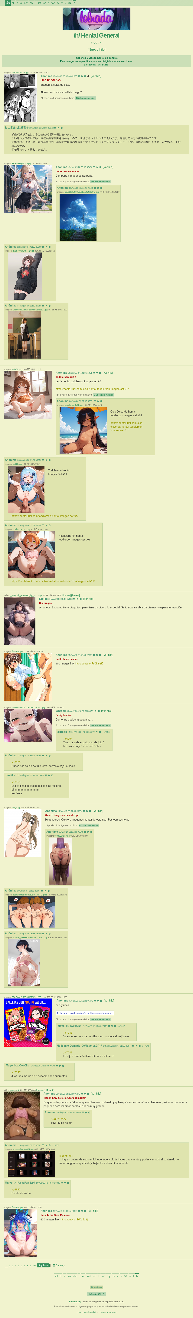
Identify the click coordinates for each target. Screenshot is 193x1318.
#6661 (38, 890)
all (13, 3)
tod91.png (17, 463)
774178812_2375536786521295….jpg (29, 997)
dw (31, 3)
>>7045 (67, 1032)
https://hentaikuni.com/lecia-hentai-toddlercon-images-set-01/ (92, 389)
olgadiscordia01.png (74, 404)
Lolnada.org (75, 1301)
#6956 (38, 755)
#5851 (89, 372)
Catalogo (60, 1265)
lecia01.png (17, 369)
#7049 (89, 654)
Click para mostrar (86, 98)
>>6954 (67, 738)
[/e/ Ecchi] (90, 64)
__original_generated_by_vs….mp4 (26, 595)
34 (69, 3)
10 (34, 1265)
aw (26, 3)
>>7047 (121, 1025)
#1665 (74, 76)
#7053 (70, 598)
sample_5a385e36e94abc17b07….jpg (30, 937)
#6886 (57, 1182)
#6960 (38, 933)
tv (58, 3)
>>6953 (16, 782)
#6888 (88, 710)
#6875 (77, 1093)
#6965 (90, 187)
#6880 (74, 1210)
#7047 (129, 1045)
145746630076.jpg (20, 72)
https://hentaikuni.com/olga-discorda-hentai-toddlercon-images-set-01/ (126, 426)
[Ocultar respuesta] (61, 127)
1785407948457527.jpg (23, 250)
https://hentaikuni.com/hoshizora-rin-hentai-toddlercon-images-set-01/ (53, 581)
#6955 (89, 731)
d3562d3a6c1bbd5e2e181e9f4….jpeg (30, 894)
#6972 (51, 127)
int (39, 3)
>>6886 (55, 1145)
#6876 (78, 1112)
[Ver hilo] (96, 76)
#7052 (38, 459)
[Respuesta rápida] (78, 76)
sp (44, 3)
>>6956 (106, 731)
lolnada (8, 3)
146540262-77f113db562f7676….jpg (28, 707)
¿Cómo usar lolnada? (86, 1311)
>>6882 (16, 1189)
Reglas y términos (108, 1311)
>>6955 (16, 762)
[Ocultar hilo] (85, 76)
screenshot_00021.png (23, 1149)
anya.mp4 (14, 1090)
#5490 (89, 167)
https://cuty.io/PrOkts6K (89, 663)
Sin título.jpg (17, 651)
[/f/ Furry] (103, 64)
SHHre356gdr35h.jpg (21, 163)
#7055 (38, 305)
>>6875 (58, 1119)
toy (108, 1276)
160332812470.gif (62, 835)
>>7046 (67, 1052)
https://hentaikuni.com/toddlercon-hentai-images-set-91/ (44, 516)
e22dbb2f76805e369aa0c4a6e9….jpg (82, 191)
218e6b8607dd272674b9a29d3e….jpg (30, 309)
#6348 (80, 831)
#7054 (38, 525)
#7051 (90, 401)
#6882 (38, 1145)
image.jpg (16, 807)
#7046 (104, 1025)
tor (53, 3)
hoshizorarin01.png (21, 529)
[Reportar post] (81, 76)
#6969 (38, 246)
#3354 (79, 810)
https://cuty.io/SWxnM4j (74, 1219)
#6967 (41, 775)
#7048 (52, 1065)
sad (89, 1276)
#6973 (90, 1000)
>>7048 (145, 1045)
